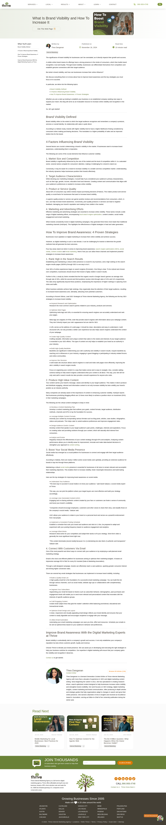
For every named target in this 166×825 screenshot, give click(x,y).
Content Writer (71, 673)
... (48, 746)
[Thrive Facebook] (116, 778)
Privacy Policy (102, 822)
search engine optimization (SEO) (107, 249)
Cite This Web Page (45, 29)
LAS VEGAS (82, 809)
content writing (74, 445)
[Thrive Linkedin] (123, 778)
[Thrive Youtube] (126, 778)
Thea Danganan (74, 670)
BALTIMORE (43, 814)
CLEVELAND (63, 806)
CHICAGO (42, 817)
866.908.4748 (128, 783)
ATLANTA (42, 809)
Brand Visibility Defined (58, 89)
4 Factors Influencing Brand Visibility (62, 92)
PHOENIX (100, 811)
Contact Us (115, 787)
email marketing (71, 251)
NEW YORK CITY (83, 817)
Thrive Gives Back (127, 787)
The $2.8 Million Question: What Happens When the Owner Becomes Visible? (116, 741)
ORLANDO (100, 817)
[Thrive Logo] (6, 4)
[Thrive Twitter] (119, 778)
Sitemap (121, 822)
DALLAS (61, 809)
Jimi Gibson (127, 735)
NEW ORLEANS (102, 814)
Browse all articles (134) (117, 671)
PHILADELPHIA (122, 806)
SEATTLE (120, 817)
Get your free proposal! (151, 815)
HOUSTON (62, 814)
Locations (76, 822)
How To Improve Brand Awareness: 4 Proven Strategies (69, 94)
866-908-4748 (142, 4)
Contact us (49, 658)
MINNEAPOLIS (102, 809)
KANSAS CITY (82, 806)
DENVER (62, 811)
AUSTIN (42, 811)
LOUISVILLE (82, 814)
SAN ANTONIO (121, 811)
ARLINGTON (43, 806)
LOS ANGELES (83, 811)
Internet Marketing (52, 52)
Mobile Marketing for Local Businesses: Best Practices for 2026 (46, 741)
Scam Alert (112, 822)
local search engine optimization (91, 214)
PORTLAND (120, 809)
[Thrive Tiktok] (133, 778)
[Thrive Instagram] (130, 778)
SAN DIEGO (120, 814)
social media (64, 467)
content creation (56, 251)
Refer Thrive (85, 822)
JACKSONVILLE (64, 817)
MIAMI (99, 806)
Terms (93, 822)
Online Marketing (40, 746)
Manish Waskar (57, 735)
